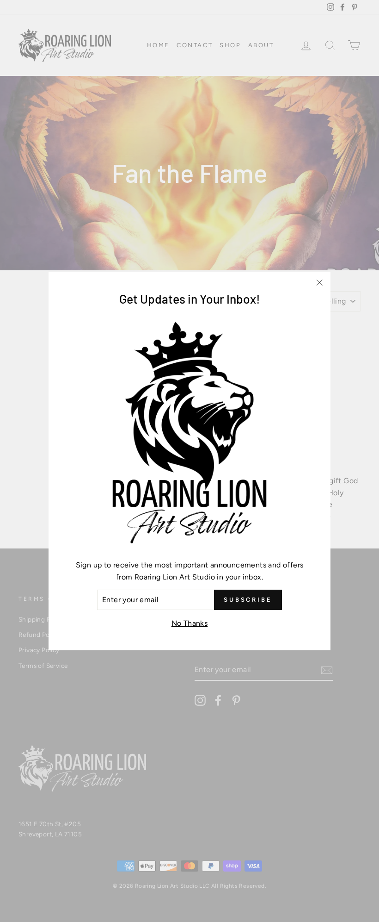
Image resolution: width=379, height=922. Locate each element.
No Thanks (189, 623)
